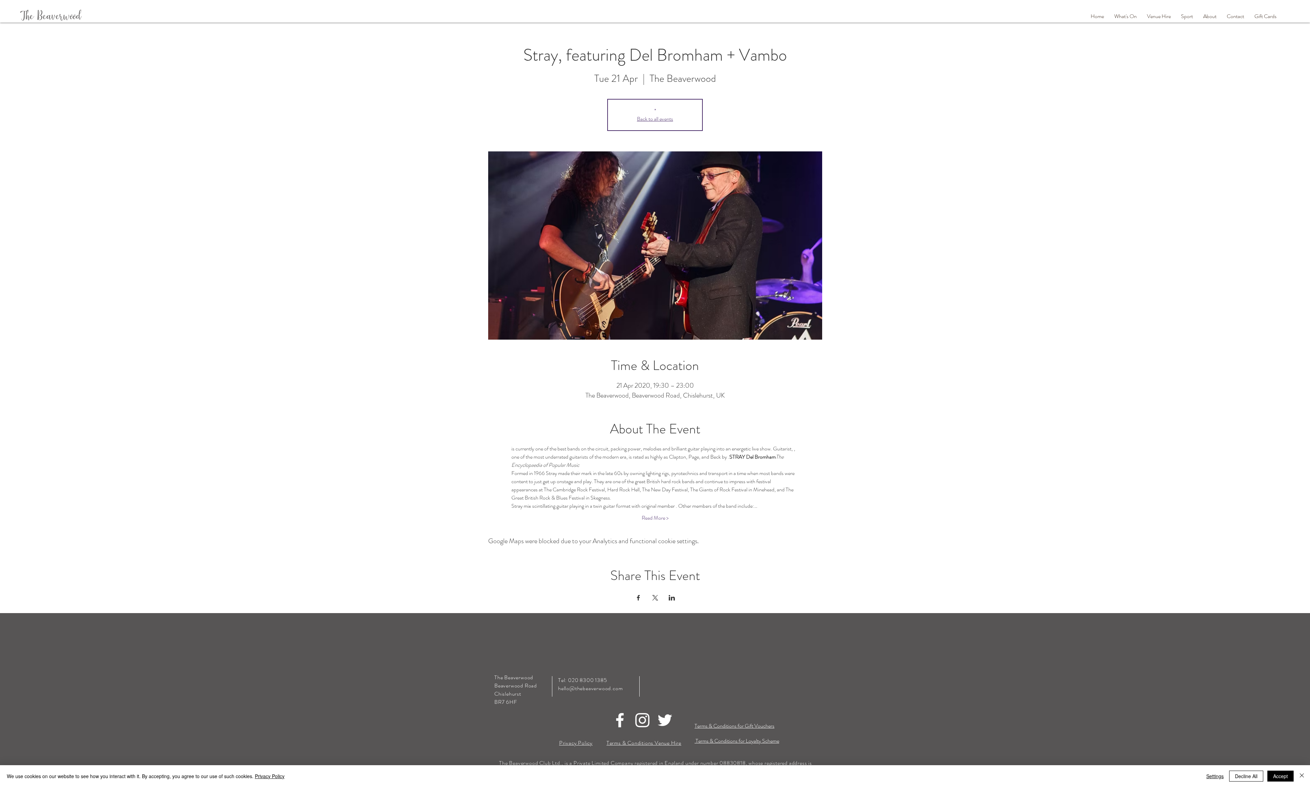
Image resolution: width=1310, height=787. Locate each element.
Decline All (1246, 776)
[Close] (1302, 776)
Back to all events (655, 119)
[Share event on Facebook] (638, 597)
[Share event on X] (655, 597)
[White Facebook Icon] (619, 720)
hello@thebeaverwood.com (590, 688)
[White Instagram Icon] (642, 720)
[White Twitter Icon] (664, 720)
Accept (1280, 776)
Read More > (655, 518)
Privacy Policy (270, 776)
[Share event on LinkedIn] (672, 597)
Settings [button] (1215, 776)
